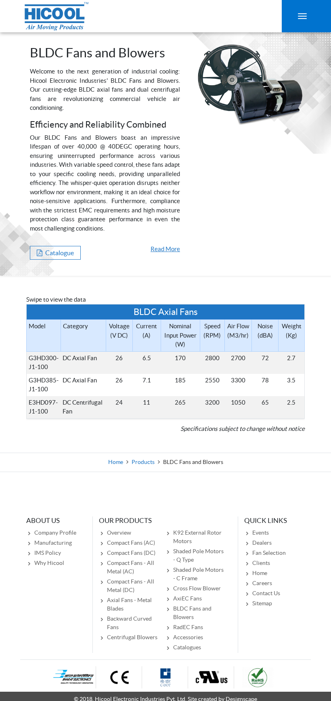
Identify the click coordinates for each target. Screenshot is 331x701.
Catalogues (187, 647)
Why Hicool (49, 563)
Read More (165, 249)
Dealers (262, 542)
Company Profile (55, 532)
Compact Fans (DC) (131, 553)
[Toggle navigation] (302, 16)
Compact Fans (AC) (131, 542)
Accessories (188, 637)
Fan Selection (269, 553)
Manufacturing (53, 542)
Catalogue (59, 252)
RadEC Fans (188, 627)
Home (115, 462)
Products (143, 462)
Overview (119, 532)
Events (260, 532)
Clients (261, 563)
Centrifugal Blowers (132, 637)
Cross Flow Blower (197, 588)
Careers (262, 583)
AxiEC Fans (187, 598)
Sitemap (262, 603)
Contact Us (266, 593)
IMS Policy (47, 553)
